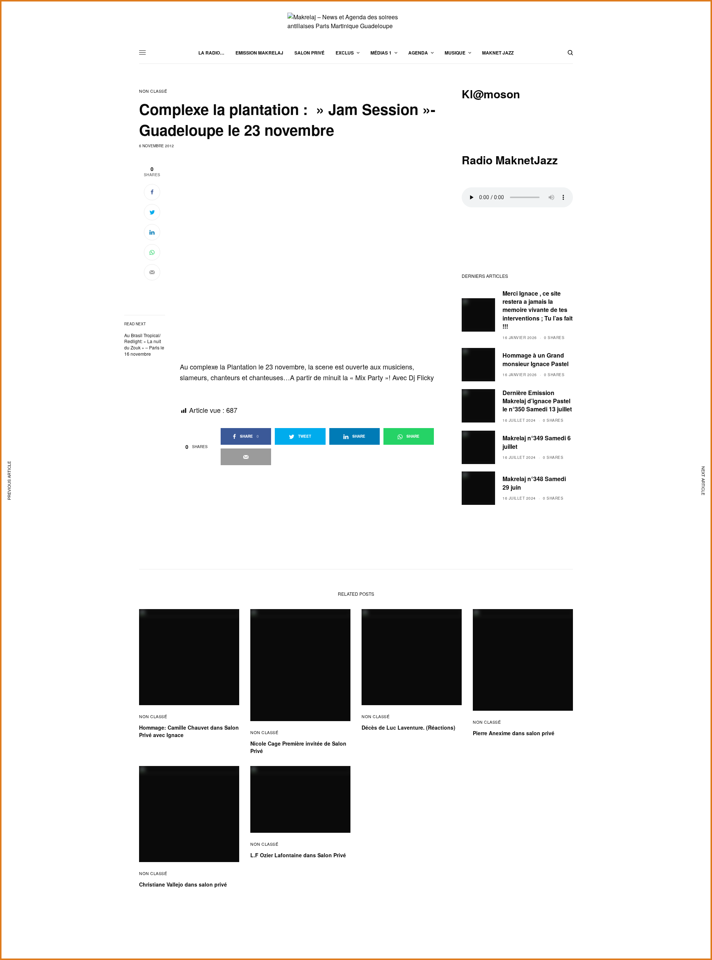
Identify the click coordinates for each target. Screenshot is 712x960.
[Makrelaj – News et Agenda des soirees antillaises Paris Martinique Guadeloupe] (356, 21)
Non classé (153, 91)
